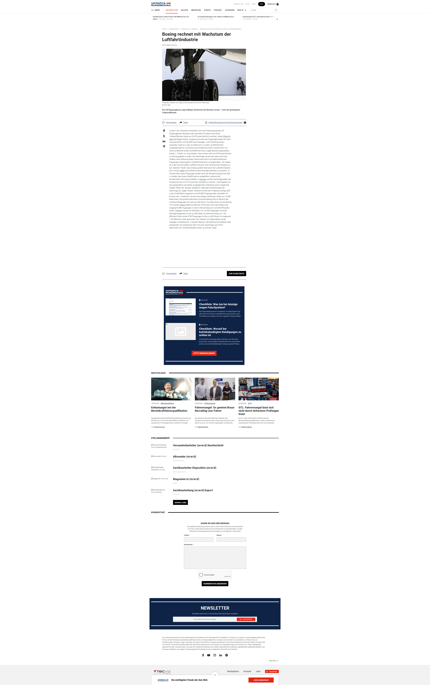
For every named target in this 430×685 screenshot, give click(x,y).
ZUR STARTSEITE (236, 273)
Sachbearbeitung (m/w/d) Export (193, 490)
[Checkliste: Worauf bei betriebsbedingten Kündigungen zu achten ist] (181, 331)
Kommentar (188, 544)
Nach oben (272, 660)
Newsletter (238, 4)
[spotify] (226, 655)
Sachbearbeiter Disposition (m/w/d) (194, 467)
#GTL (250, 403)
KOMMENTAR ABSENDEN (215, 584)
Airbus (182, 205)
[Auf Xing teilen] (164, 146)
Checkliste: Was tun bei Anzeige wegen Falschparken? (218, 306)
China (225, 136)
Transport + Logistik (189, 29)
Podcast (218, 10)
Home (164, 29)
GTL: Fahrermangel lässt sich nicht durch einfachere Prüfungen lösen (259, 411)
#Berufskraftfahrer (167, 403)
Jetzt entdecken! (261, 680)
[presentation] (277, 19)
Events (207, 10)
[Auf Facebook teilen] (164, 131)
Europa (203, 179)
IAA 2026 (184, 10)
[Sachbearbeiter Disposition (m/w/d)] (160, 468)
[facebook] (203, 655)
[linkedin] (220, 655)
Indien (182, 170)
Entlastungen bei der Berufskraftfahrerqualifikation (169, 409)
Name (219, 535)
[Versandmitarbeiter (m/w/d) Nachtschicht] (160, 446)
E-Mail (186, 535)
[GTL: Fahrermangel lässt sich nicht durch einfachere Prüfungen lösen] (259, 389)
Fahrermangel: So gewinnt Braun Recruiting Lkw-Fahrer (214, 409)
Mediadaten (233, 671)
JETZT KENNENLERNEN (204, 353)
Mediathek (196, 10)
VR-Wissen (229, 10)
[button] (215, 673)
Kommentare (171, 122)
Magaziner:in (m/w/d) (186, 479)
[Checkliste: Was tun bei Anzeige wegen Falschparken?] (181, 306)
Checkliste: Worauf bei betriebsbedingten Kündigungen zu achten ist (220, 332)
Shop (247, 4)
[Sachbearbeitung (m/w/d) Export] (160, 491)
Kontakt (247, 671)
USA (171, 139)
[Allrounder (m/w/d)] (158, 456)
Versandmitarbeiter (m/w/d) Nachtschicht (198, 445)
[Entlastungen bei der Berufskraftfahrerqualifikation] (171, 389)
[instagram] (214, 655)
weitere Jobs (180, 502)
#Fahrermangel (209, 403)
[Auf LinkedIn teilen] (164, 141)
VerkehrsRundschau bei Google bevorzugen (225, 122)
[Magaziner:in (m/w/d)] (159, 479)
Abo (261, 4)
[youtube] (208, 655)
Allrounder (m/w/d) (184, 456)
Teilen (185, 122)
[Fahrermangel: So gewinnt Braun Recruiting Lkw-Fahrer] (215, 389)
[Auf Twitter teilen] (164, 136)
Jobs (254, 4)
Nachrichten (172, 10)
